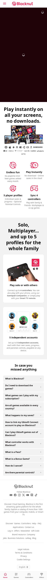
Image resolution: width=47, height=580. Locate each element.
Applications (18, 527)
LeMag (28, 538)
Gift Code (35, 531)
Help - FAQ (36, 523)
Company (31, 534)
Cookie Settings (23, 559)
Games (17, 523)
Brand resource (19, 534)
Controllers (26, 523)
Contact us (29, 527)
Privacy (23, 556)
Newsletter (25, 531)
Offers (17, 531)
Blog (34, 538)
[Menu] (4, 3)
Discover (9, 523)
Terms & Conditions (23, 552)
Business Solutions (16, 538)
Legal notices (23, 549)
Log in (10, 531)
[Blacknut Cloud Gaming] (22, 4)
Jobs (5, 538)
